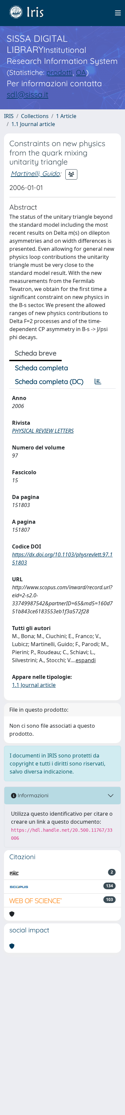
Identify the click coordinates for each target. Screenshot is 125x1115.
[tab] (98, 382)
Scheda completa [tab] (41, 368)
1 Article (66, 116)
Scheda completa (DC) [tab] (49, 381)
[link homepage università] (31, 13)
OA (81, 72)
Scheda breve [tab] (35, 353)
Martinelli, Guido (35, 173)
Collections (35, 116)
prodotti (59, 72)
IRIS (9, 116)
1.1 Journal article (33, 124)
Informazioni (32, 795)
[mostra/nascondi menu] (118, 13)
